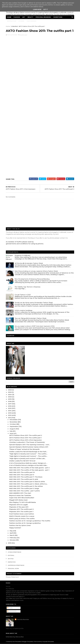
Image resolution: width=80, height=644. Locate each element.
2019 (10, 399)
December (14, 419)
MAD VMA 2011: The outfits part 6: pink (23, 479)
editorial (11, 555)
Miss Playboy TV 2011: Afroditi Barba (22, 502)
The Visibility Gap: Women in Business (27, 287)
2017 (10, 404)
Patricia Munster (23, 619)
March (12, 535)
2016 (10, 406)
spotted (11, 558)
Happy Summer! (15, 528)
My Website (10, 589)
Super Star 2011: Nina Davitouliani (21, 498)
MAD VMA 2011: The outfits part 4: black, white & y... (28, 484)
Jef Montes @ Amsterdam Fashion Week (29, 263)
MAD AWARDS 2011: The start (20, 493)
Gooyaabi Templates (48, 641)
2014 (10, 411)
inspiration (12, 562)
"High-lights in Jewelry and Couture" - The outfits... (28, 454)
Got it (45, 9)
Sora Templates (16, 641)
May (11, 531)
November (14, 422)
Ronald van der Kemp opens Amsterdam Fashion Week (34, 302)
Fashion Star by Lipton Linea (20, 525)
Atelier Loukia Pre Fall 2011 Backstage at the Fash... (28, 451)
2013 (10, 413)
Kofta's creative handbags (23, 310)
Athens (21, 21)
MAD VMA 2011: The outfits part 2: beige (24, 488)
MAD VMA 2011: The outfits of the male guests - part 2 (29, 468)
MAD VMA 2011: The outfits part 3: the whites (26, 486)
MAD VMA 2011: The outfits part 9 (21, 475)
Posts (10, 608)
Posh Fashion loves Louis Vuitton (21, 514)
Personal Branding (43, 17)
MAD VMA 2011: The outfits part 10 (22, 472)
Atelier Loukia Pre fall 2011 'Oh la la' (22, 461)
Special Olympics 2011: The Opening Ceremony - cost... (29, 445)
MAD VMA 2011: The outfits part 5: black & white (27, 481)
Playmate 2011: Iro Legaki (18, 505)
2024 (10, 394)
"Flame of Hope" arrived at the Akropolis (24, 449)
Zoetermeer (31, 21)
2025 (10, 392)
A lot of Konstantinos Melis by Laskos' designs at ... (28, 463)
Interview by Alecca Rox (15, 637)
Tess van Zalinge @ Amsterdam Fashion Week (30, 318)
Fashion (17, 17)
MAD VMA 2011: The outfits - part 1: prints (24, 491)
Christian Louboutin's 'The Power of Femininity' (27, 442)
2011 (9, 418)
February (13, 538)
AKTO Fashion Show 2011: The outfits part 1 (25, 438)
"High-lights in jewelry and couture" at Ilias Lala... (27, 458)
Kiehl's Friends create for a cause (21, 516)
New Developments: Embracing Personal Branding (32, 279)
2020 (10, 397)
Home (9, 17)
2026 (10, 390)
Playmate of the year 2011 (18, 507)
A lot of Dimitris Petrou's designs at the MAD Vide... (28, 465)
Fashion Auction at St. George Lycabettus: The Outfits (29, 521)
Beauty (30, 17)
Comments (12, 611)
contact (62, 238)
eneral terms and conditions (17, 244)
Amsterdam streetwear (16, 565)
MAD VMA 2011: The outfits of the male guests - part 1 (29, 470)
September (14, 426)
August (13, 429)
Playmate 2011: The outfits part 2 (21, 509)
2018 (10, 401)
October (13, 424)
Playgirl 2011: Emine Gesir (18, 500)
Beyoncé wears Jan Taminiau (20, 495)
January (13, 540)
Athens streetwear (14, 552)
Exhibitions (57, 17)
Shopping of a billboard (22, 255)
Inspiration (11, 21)
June (12, 433)
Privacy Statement (12, 577)
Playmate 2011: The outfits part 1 (21, 511)
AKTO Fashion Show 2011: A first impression (25, 440)
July (11, 431)
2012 (10, 415)
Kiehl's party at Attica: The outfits (22, 518)
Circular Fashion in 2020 (23, 295)
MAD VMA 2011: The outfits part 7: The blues (25, 477)
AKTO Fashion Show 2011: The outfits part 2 (25, 435)
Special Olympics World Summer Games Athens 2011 (28, 447)
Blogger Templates (27, 641)
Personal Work (13, 568)
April (11, 533)
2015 (10, 408)
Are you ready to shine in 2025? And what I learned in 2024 (35, 326)
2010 (10, 543)
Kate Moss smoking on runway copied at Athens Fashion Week (36, 271)
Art (23, 17)
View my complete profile (15, 628)
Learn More (37, 9)
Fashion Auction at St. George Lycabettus (25, 523)
